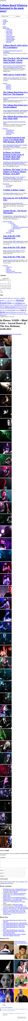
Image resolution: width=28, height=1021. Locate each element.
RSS (4, 24)
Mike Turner (9, 32)
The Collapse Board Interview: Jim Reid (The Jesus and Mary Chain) (15, 899)
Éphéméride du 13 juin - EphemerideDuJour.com (15, 889)
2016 (9, 298)
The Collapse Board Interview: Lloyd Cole (13, 930)
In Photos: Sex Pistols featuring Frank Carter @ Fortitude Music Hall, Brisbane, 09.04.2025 (13, 155)
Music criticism (10, 306)
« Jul (1, 292)
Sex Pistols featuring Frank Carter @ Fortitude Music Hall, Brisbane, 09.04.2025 (14, 140)
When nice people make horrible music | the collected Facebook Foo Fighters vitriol (14, 895)
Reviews (5, 128)
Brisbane (8, 87)
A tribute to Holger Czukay (14, 190)
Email (4, 22)
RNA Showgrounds (3, 310)
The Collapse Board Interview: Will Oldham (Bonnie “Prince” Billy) (14, 932)
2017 (12, 298)
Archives (11, 230)
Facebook (5, 21)
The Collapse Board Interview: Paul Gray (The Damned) (15, 93)
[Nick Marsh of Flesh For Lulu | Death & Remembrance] (21, 952)
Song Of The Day (7, 221)
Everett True (9, 29)
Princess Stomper (11, 308)
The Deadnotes (6, 313)
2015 (6, 298)
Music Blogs (6, 28)
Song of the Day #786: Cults (14, 257)
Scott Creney (9, 33)
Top (4, 1005)
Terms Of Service (16, 228)
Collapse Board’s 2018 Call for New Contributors (15, 46)
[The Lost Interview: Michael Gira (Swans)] (21, 996)
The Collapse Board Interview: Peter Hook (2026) (15, 117)
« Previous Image (4, 334)
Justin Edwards (10, 38)
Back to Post (12, 334)
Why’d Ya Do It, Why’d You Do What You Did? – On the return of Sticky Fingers (15, 60)
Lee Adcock (9, 31)
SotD (23, 312)
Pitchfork (25, 306)
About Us (11, 223)
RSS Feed (8, 42)
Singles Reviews (10, 132)
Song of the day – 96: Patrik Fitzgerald (18, 908)
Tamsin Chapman (10, 36)
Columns (8, 84)
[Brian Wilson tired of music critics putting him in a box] (21, 943)
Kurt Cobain (7, 305)
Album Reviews (10, 130)
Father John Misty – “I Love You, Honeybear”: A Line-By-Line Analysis (15, 906)
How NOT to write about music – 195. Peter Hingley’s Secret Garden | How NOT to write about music (14, 911)
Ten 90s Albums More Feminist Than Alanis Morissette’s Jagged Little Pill (14, 891)
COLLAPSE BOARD (6, 1007)
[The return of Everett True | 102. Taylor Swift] (7, 996)
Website (2, 876)
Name (2, 870)
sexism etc (18, 310)
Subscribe (11, 231)
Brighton (14, 300)
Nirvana (17, 306)
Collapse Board (8, 5)
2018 (15, 298)
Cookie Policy (5, 1014)
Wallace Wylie (3, 315)
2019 (17, 298)
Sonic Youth (18, 312)
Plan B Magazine (3, 308)
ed (13, 316)
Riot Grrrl (24, 308)
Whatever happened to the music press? (13, 8)
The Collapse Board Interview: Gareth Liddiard (15, 106)
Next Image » (18, 334)
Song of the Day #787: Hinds (14, 247)
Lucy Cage (9, 35)
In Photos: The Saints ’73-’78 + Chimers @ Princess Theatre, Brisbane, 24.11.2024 (15, 172)
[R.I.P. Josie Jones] (7, 981)
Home (4, 26)
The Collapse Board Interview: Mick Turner (14, 925)
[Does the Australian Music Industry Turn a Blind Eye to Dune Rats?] (7, 967)
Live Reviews (9, 131)
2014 (3, 298)
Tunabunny (26, 313)
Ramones (20, 308)
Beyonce (5, 300)
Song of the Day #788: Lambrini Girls (11, 237)
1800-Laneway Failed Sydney (14, 75)
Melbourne (2, 306)
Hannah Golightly (10, 39)
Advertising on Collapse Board (20, 227)
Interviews (8, 86)
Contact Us (15, 225)
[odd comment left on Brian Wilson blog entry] (7, 948)
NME (21, 306)
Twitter (5, 20)
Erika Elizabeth (10, 40)
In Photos (18, 303)
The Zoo (21, 313)
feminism (13, 303)
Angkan (5, 908)
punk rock (16, 308)
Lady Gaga (12, 305)
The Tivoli (17, 313)
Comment (3, 857)
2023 (20, 298)
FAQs (13, 224)
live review (24, 305)
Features (5, 83)
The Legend (11, 313)
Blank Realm (10, 300)
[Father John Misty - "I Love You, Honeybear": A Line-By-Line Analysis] (21, 981)
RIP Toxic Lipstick (18, 904)
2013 (1, 298)
